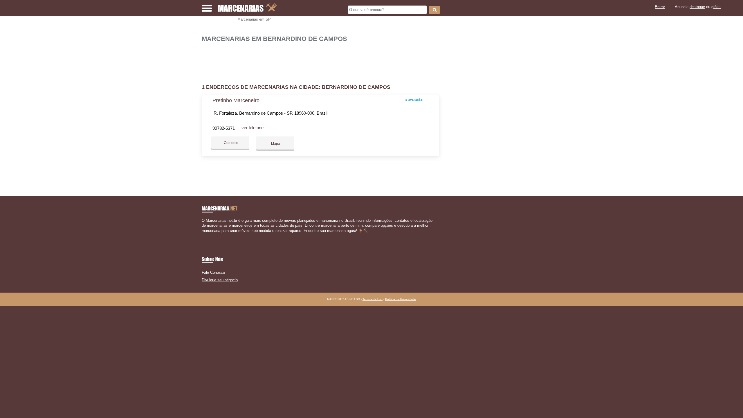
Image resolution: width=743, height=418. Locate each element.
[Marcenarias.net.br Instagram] (208, 235)
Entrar (660, 7)
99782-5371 (223, 128)
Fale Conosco (213, 272)
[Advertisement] (324, 61)
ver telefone (252, 127)
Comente (230, 143)
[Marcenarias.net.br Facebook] (203, 235)
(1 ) (413, 99)
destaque (697, 7)
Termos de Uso (373, 299)
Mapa (275, 144)
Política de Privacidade (400, 299)
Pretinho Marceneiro (235, 100)
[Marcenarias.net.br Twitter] (205, 235)
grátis (716, 7)
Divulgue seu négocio (220, 280)
